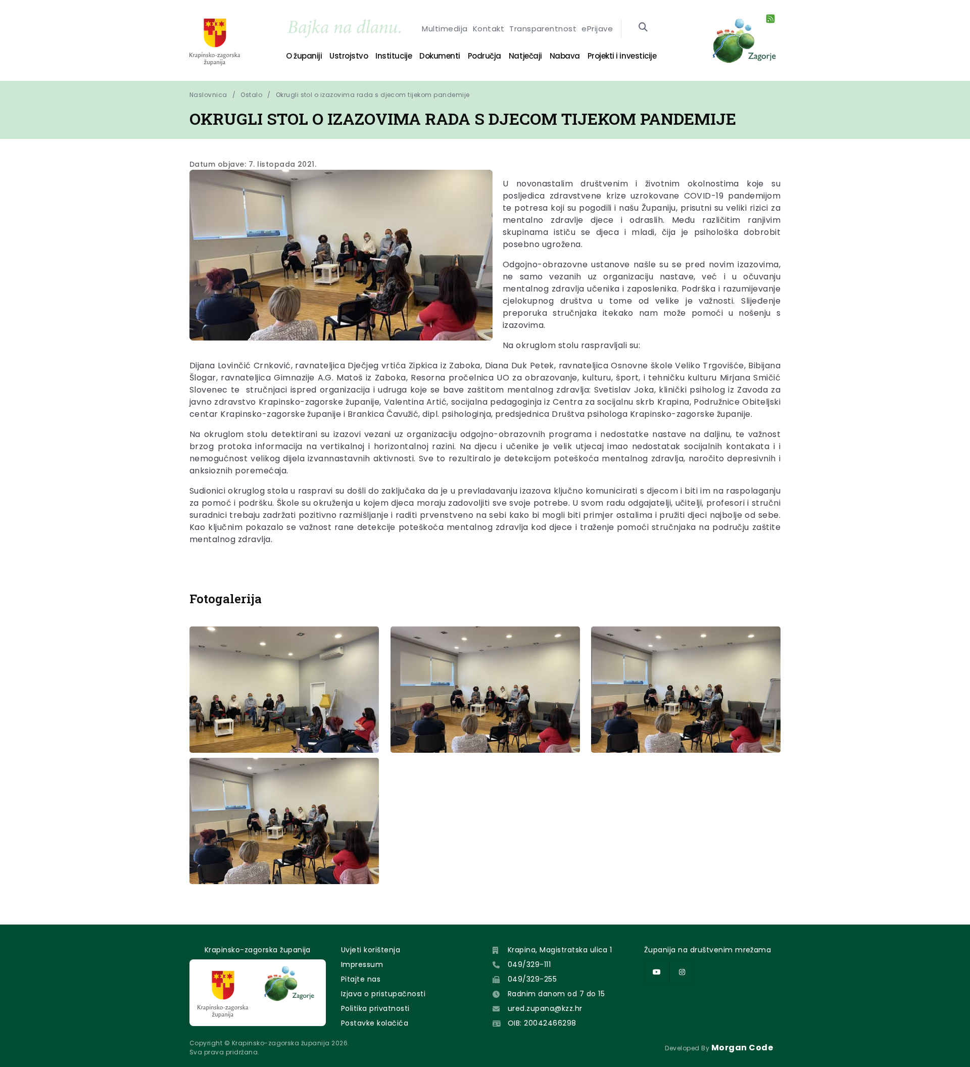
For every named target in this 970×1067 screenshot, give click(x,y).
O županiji (304, 56)
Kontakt (488, 28)
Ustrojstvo (348, 56)
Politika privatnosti (375, 1008)
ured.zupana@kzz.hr (545, 1008)
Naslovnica (208, 95)
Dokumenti (439, 56)
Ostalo (251, 95)
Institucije (393, 56)
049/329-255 (532, 979)
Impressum (362, 964)
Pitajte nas (360, 979)
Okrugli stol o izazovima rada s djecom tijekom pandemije (373, 95)
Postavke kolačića (374, 1023)
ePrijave (597, 28)
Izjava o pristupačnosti (383, 994)
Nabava (565, 56)
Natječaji (525, 56)
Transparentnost (542, 28)
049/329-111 (529, 964)
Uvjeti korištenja (370, 950)
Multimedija (444, 28)
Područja (484, 56)
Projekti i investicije (622, 56)
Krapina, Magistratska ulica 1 (560, 950)
